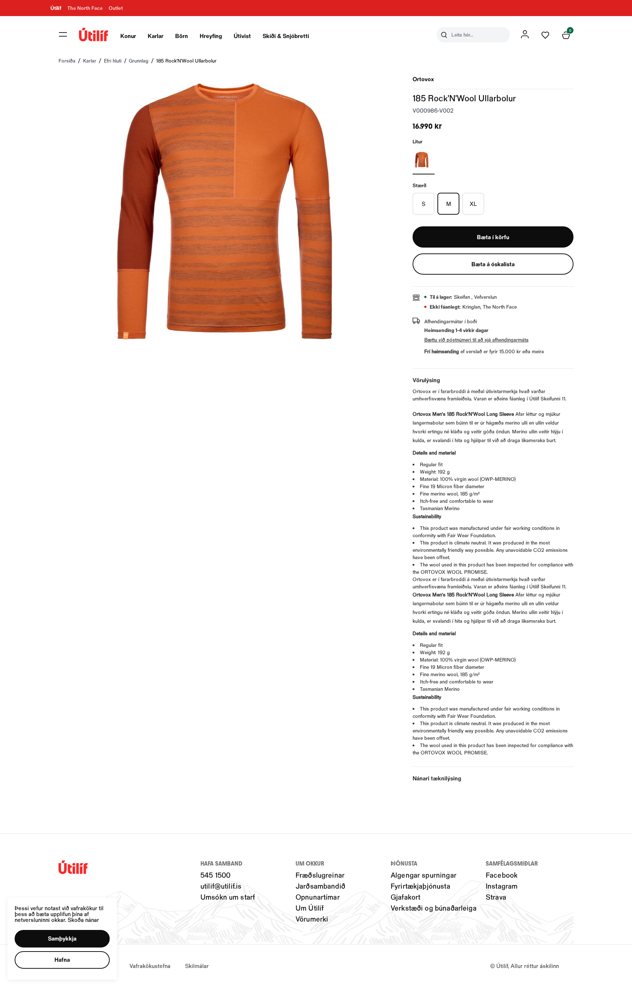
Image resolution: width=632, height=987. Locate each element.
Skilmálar (197, 965)
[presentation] (128, 34)
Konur (128, 35)
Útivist (242, 35)
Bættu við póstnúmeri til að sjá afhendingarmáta (476, 339)
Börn (181, 35)
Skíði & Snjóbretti (286, 35)
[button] (63, 34)
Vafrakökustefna (149, 965)
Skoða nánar (83, 919)
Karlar (155, 35)
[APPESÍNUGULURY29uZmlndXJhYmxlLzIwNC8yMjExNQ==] (423, 160)
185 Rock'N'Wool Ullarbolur (186, 60)
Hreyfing (211, 35)
